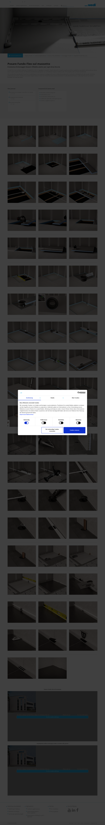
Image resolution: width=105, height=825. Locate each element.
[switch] (44, 423)
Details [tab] (52, 397)
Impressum (23, 414)
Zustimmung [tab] (29, 397)
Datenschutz (30, 414)
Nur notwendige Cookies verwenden (52, 430)
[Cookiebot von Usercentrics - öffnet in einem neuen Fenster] (78, 393)
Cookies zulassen (74, 430)
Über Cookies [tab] (75, 397)
